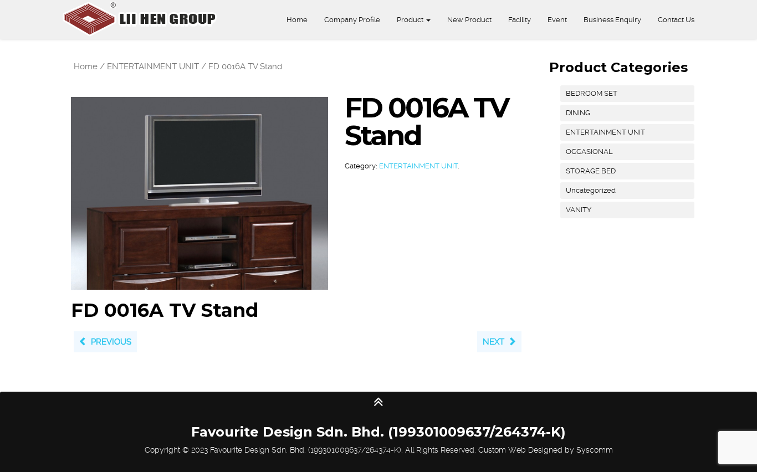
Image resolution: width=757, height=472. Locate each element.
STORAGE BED (591, 171)
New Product (469, 20)
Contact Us (676, 20)
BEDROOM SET (591, 93)
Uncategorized (591, 190)
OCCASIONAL (589, 151)
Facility (519, 20)
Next (493, 342)
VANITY (578, 210)
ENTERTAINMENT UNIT (153, 66)
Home (297, 20)
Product (411, 20)
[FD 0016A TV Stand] (199, 193)
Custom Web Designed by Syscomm (545, 449)
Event (557, 20)
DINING (578, 113)
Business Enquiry (612, 20)
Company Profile (352, 20)
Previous (111, 342)
